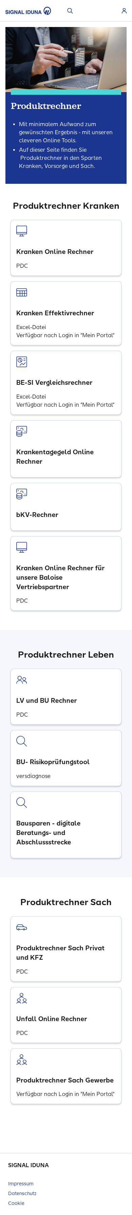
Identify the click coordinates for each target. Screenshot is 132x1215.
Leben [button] (89, 10)
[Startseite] (28, 11)
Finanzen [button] (105, 10)
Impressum (21, 1184)
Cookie (16, 1203)
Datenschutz (22, 1193)
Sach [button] (97, 10)
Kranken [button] (81, 10)
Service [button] (113, 10)
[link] (66, 248)
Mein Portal (124, 10)
